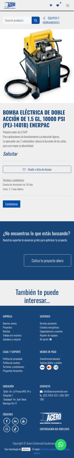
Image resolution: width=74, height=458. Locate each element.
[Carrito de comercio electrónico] (50, 5)
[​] (6, 421)
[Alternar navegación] (67, 5)
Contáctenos (11, 204)
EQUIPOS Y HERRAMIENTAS (51, 20)
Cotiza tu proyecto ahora (47, 260)
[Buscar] (36, 20)
